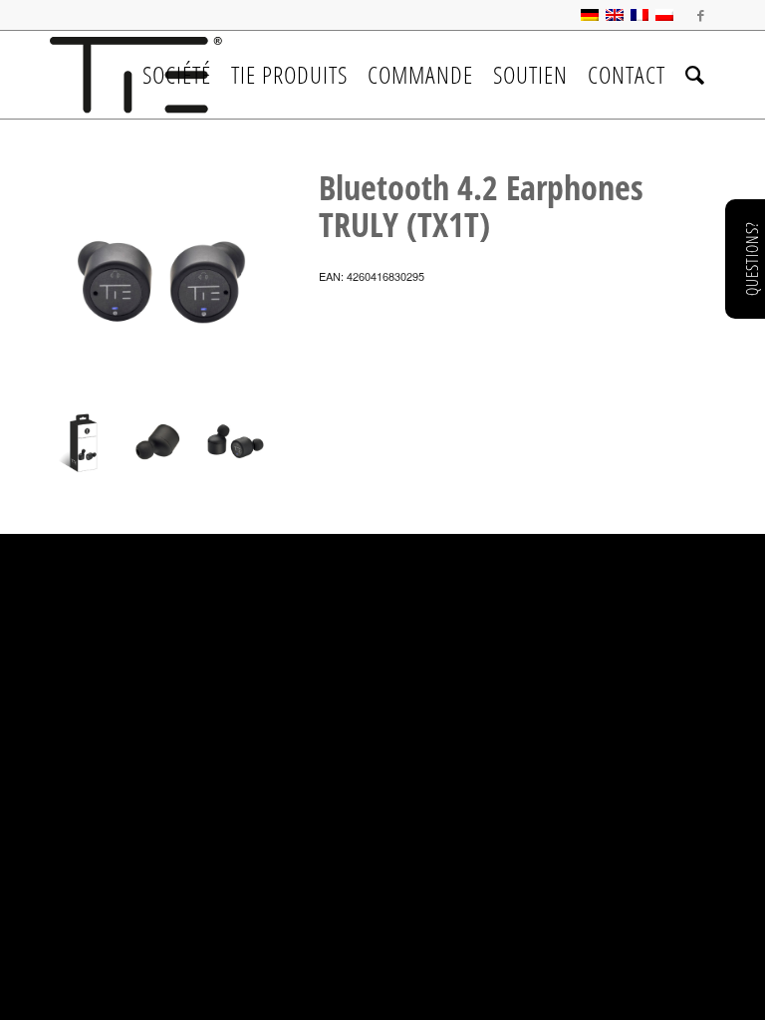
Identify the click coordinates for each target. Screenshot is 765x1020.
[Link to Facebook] (700, 15)
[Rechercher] (695, 75)
